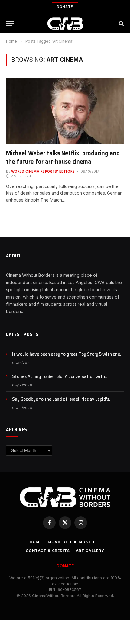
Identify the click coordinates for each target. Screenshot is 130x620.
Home (36, 542)
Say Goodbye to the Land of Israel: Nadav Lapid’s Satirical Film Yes (60, 402)
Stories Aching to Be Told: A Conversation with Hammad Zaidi (58, 380)
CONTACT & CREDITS (48, 550)
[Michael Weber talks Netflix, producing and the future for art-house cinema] (65, 111)
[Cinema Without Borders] (65, 23)
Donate (65, 7)
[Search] (121, 23)
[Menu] (10, 23)
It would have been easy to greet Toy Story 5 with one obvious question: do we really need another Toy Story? (67, 357)
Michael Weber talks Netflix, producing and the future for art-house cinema (63, 157)
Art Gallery (90, 550)
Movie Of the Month (71, 542)
